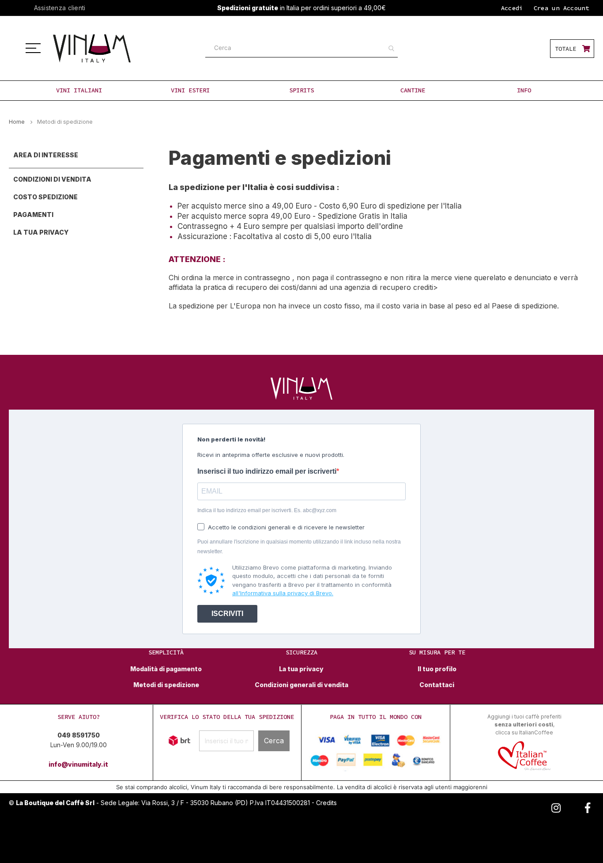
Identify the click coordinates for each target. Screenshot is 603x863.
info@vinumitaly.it (78, 764)
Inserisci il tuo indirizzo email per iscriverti (266, 471)
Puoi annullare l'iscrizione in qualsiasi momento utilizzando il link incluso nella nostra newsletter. (299, 547)
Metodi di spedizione (166, 685)
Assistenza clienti (60, 7)
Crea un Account (561, 8)
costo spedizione (45, 197)
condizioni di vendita (52, 179)
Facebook (587, 806)
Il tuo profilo (437, 669)
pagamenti (33, 214)
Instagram (556, 806)
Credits (326, 802)
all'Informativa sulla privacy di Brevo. (282, 593)
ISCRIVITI (227, 613)
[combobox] (301, 48)
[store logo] (102, 48)
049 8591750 (78, 735)
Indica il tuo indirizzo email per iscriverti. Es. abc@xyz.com (266, 510)
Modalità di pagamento (166, 669)
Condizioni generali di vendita (301, 685)
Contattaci (436, 685)
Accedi (512, 8)
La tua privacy (40, 232)
